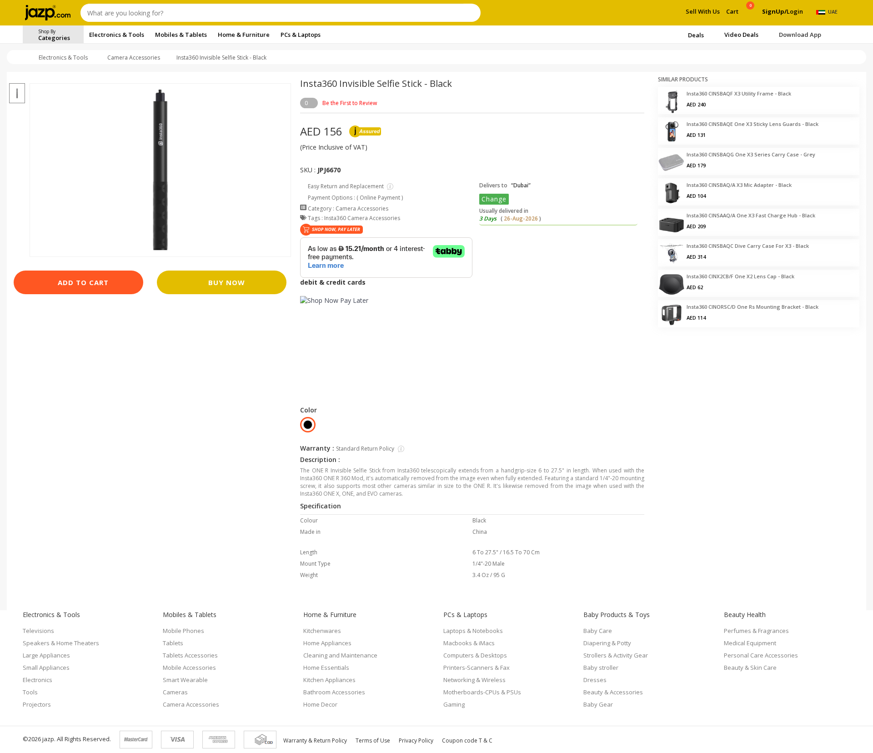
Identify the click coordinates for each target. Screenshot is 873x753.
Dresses (595, 680)
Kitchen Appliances (329, 680)
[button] (17, 77)
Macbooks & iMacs (469, 643)
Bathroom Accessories (334, 692)
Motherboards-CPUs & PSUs (482, 692)
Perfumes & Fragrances (756, 631)
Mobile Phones (183, 631)
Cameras (175, 692)
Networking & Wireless (474, 680)
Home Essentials (326, 667)
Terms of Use (373, 740)
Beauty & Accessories (613, 692)
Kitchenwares (322, 631)
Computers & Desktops (475, 655)
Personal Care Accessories (761, 655)
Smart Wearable (185, 680)
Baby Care (597, 631)
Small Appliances (46, 667)
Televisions (38, 631)
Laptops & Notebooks (473, 631)
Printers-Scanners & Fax (476, 667)
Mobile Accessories (189, 667)
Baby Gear (598, 704)
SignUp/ (774, 11)
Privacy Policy (416, 740)
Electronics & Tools (63, 57)
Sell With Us (703, 11)
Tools (30, 692)
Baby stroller (600, 667)
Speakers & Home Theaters (61, 643)
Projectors (37, 704)
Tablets (173, 643)
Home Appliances (327, 643)
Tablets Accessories (190, 655)
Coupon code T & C (467, 740)
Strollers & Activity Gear (615, 655)
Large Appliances (46, 655)
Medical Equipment (750, 643)
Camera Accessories (133, 57)
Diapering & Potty (607, 643)
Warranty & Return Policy (315, 740)
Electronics (37, 680)
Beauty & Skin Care (750, 667)
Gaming (454, 704)
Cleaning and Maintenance (340, 655)
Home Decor (320, 704)
